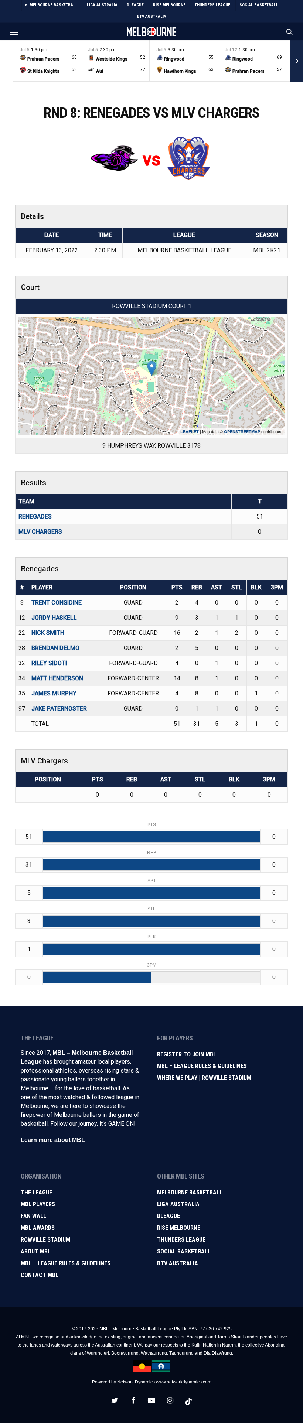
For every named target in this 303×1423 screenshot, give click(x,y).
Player (41, 587)
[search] (288, 31)
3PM (277, 587)
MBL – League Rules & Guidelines (202, 1066)
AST (216, 587)
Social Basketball (184, 1251)
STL (236, 587)
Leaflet (189, 431)
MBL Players (38, 1204)
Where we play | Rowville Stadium (204, 1077)
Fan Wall (33, 1216)
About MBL (36, 1251)
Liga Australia (178, 1204)
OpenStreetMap (242, 431)
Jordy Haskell (54, 617)
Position (133, 587)
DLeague (168, 1216)
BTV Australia (177, 1263)
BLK (256, 587)
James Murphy (53, 693)
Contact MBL (39, 1275)
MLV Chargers (40, 531)
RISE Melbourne (178, 1227)
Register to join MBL (186, 1054)
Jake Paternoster (59, 708)
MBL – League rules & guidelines (65, 1263)
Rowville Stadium (45, 1239)
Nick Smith (47, 632)
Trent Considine (56, 602)
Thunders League (181, 1239)
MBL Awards (38, 1227)
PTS (177, 587)
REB (196, 587)
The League (36, 1192)
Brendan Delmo (55, 647)
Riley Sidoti (49, 663)
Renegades (35, 516)
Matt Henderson (57, 678)
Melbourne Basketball (189, 1192)
